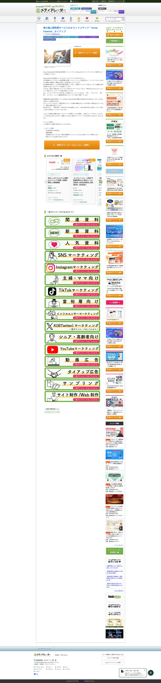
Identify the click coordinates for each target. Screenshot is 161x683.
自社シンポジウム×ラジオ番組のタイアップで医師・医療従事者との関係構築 (58, 180)
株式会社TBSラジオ (58, 199)
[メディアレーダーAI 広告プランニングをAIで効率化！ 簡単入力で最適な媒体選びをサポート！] (150, 673)
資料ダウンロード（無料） (88, 53)
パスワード (85, 10)
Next (101, 182)
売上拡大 (81, 37)
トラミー (49, 667)
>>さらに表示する (118, 590)
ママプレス (50, 669)
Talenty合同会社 (83, 201)
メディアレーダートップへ (44, 648)
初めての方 (95, 1)
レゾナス (37, 671)
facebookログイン (86, 8)
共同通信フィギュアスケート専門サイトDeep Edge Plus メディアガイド (114, 241)
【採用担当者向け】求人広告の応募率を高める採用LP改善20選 (115, 189)
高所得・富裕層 (53, 37)
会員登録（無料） (75, 8)
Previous (46, 182)
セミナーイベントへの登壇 (113, 662)
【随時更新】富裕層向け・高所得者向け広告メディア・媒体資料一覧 (114, 578)
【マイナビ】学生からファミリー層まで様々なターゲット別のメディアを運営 (114, 59)
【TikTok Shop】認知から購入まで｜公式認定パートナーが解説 (114, 290)
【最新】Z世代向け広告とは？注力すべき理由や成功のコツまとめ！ (114, 585)
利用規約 (57, 655)
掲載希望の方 (111, 1)
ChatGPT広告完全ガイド (113, 319)
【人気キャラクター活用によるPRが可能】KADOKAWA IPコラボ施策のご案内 (114, 83)
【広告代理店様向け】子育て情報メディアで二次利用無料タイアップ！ (114, 109)
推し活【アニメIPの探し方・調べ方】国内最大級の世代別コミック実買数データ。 (114, 364)
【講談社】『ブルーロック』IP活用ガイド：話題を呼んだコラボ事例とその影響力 (114, 412)
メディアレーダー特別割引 (114, 551)
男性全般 (46, 37)
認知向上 (96, 37)
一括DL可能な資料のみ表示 (113, 21)
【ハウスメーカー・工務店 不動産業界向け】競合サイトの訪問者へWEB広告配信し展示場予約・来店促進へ (83, 181)
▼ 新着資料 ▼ (114, 171)
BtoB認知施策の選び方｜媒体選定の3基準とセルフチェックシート (115, 267)
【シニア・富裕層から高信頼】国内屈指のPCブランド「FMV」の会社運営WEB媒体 (114, 136)
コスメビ (58, 669)
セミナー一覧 (120, 1)
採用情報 (42, 664)
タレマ (66, 667)
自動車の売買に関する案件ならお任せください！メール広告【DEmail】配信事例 (114, 214)
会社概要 (36, 664)
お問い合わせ (64, 655)
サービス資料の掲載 (114, 658)
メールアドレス (73, 10)
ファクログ (67, 669)
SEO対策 (47, 412)
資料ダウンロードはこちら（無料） (73, 145)
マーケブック (38, 669)
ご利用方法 (103, 1)
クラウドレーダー (39, 667)
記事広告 (66, 37)
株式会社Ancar (56, 34)
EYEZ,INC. (81, 681)
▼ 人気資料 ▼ (114, 302)
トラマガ (58, 667)
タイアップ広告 (73, 37)
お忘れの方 (88, 10)
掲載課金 (53, 39)
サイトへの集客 (88, 37)
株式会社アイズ (47, 660)
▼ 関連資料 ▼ (114, 41)
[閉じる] (145, 670)
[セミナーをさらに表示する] (114, 545)
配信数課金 (46, 39)
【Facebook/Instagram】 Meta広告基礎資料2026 (115, 386)
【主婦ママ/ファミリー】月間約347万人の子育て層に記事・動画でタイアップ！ (115, 159)
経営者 (60, 37)
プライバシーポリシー (50, 664)
